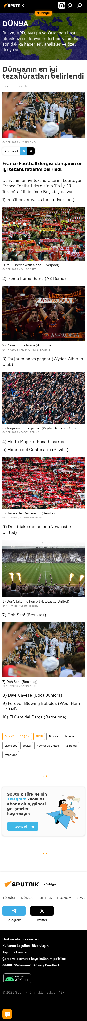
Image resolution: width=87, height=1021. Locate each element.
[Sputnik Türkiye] (14, 7)
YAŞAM (25, 736)
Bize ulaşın (40, 945)
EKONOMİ (64, 897)
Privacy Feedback (46, 965)
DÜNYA (9, 736)
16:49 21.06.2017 (15, 86)
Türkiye (53, 736)
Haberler (69, 736)
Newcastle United (47, 745)
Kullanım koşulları (16, 945)
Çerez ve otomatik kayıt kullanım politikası (34, 959)
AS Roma (71, 745)
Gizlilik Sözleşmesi (16, 965)
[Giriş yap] (70, 5)
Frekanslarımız (33, 939)
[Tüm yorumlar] (7, 1014)
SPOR (39, 736)
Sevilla (26, 745)
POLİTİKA (44, 897)
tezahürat (11, 755)
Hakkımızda (11, 939)
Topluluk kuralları (15, 952)
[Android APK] (17, 978)
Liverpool (11, 745)
